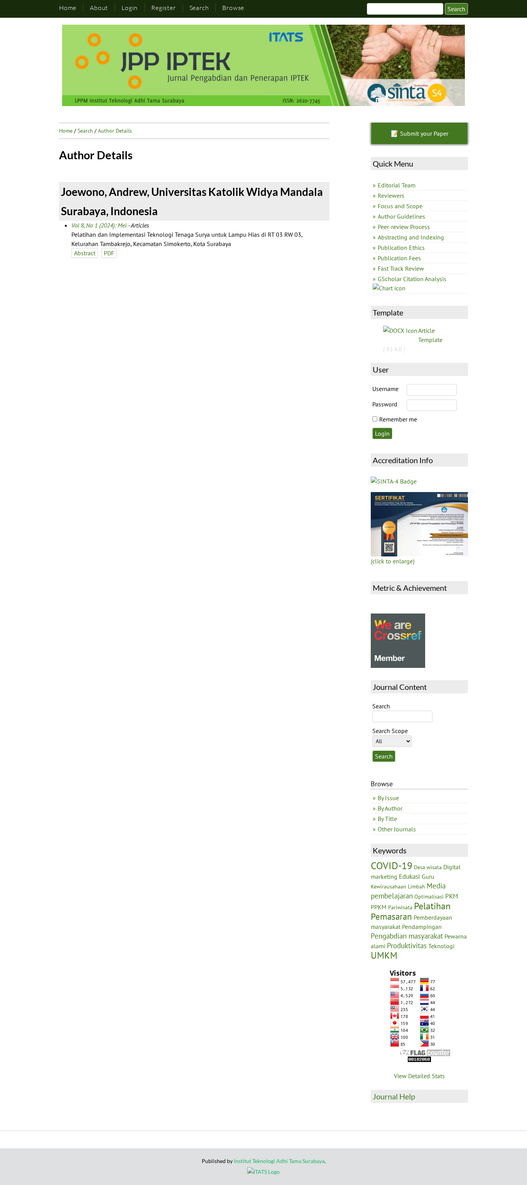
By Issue (388, 798)
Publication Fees (399, 258)
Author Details (115, 130)
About (99, 8)
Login (130, 8)
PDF (109, 253)
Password (384, 404)
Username (385, 389)
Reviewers (391, 195)
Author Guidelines (401, 216)
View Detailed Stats (419, 1076)
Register (163, 8)
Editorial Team (397, 185)
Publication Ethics (401, 247)
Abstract (84, 253)
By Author (390, 808)
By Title (387, 819)
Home (67, 8)
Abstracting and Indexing (411, 237)
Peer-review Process (404, 227)
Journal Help (394, 1096)
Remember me (398, 419)
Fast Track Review (401, 268)
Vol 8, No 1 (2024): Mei (99, 225)
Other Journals (397, 829)
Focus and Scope (400, 206)
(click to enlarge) (392, 561)
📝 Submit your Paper (419, 133)
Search (199, 8)
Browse (233, 8)
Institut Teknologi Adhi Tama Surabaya (279, 1161)
